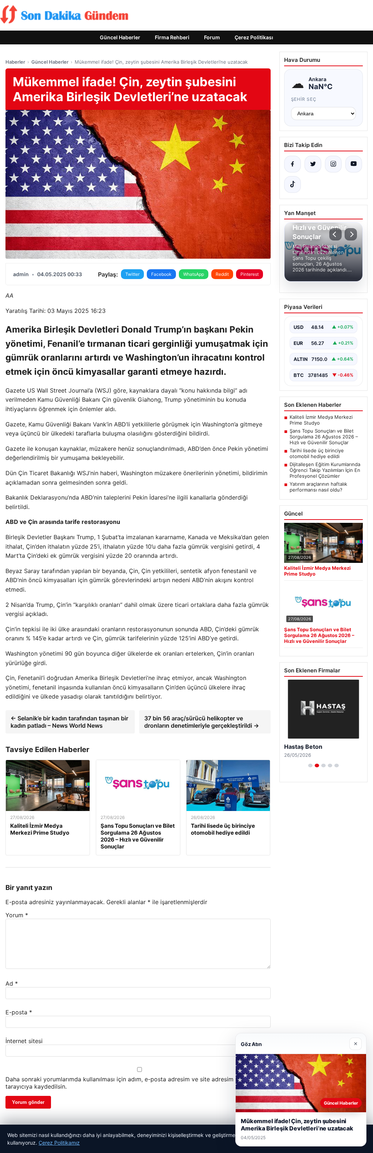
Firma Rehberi (172, 37)
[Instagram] (333, 164)
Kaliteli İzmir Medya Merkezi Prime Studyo (321, 420)
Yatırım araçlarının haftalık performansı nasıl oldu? (318, 487)
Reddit (222, 274)
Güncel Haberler (120, 37)
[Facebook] (292, 164)
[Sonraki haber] (351, 234)
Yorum (16, 915)
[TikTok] (292, 184)
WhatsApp (193, 274)
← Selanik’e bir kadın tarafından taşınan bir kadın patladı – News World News (69, 722)
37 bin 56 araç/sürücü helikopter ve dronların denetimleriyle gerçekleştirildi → (201, 722)
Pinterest (249, 274)
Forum (212, 37)
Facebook (161, 274)
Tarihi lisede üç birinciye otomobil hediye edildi (317, 453)
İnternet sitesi (24, 1041)
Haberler (15, 62)
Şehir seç (304, 99)
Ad (11, 983)
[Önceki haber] (335, 234)
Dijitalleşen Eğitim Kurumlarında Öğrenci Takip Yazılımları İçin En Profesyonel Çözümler (325, 470)
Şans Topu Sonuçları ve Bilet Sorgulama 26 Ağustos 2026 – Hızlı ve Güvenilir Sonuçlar (324, 436)
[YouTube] (353, 164)
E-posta (18, 1012)
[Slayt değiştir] (310, 765)
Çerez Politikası (254, 37)
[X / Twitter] (313, 164)
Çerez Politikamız (59, 1143)
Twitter (132, 274)
